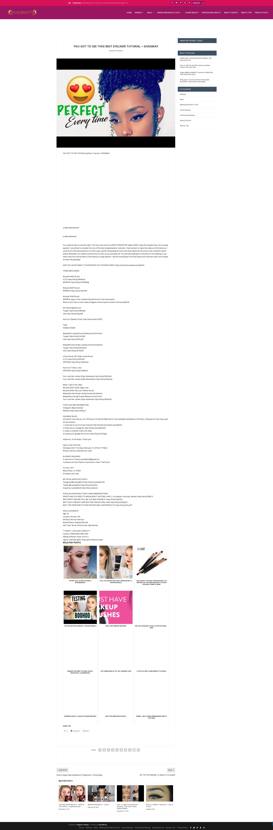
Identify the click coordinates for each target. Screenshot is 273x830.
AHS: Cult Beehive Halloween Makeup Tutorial (100, 3)
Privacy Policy (261, 13)
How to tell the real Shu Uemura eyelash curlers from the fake (195, 66)
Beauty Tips (246, 13)
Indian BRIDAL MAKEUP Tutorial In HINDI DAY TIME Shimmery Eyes (196, 73)
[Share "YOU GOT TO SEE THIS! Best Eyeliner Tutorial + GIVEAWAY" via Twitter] (104, 750)
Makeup (138, 13)
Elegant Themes (83, 825)
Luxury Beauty (192, 13)
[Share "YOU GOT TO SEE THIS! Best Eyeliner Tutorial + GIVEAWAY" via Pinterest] (117, 750)
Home (129, 13)
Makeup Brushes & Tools (168, 13)
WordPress (103, 825)
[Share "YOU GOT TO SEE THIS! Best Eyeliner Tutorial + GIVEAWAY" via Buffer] (125, 750)
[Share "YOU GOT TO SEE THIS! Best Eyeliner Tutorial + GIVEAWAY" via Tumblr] (113, 750)
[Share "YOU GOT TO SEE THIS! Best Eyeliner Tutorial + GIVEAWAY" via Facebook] (100, 750)
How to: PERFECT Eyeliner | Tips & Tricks (159, 806)
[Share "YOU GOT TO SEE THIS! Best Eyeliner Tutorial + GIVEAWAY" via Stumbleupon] (130, 750)
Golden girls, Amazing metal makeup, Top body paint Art (195, 59)
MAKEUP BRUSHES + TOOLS (98, 805)
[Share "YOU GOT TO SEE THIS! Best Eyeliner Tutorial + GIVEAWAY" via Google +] (108, 750)
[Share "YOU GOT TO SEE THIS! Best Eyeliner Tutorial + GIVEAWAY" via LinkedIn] (121, 750)
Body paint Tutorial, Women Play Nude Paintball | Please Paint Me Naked (194, 81)
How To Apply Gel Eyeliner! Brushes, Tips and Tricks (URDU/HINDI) (127, 806)
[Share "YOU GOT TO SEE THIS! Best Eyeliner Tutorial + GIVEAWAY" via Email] (134, 750)
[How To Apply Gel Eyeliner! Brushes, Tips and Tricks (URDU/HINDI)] (130, 793)
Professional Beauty (211, 13)
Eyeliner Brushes (116, 50)
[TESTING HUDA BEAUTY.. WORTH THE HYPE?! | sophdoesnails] (72, 793)
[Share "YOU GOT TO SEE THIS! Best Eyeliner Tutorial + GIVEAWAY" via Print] (138, 750)
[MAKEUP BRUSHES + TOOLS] (101, 793)
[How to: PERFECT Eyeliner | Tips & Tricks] (159, 793)
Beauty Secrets (231, 13)
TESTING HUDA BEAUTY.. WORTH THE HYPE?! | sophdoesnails (71, 806)
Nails (149, 13)
